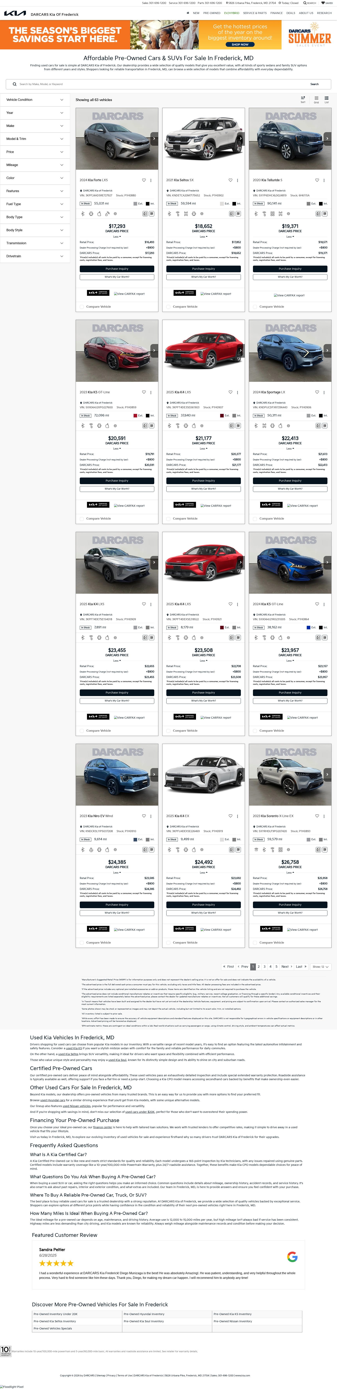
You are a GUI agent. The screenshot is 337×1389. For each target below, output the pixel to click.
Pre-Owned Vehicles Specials (53, 1328)
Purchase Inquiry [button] (117, 268)
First (229, 967)
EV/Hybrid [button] (231, 13)
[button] (154, 139)
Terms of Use (124, 1375)
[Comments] (145, 213)
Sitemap (101, 1375)
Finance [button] (276, 13)
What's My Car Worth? (117, 277)
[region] (117, 252)
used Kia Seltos (68, 1054)
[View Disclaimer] (115, 214)
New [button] (196, 13)
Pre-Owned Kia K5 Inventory (233, 1314)
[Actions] (150, 180)
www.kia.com (242, 1375)
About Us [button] (306, 13)
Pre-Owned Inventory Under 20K (56, 1314)
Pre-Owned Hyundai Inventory (144, 1314)
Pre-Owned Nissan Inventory (233, 1321)
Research (324, 13)
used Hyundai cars (52, 1100)
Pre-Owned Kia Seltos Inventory (55, 1321)
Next (286, 967)
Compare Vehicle (98, 306)
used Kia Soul (117, 1060)
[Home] (188, 13)
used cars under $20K (140, 1112)
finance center (102, 1127)
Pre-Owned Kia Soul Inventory (144, 1321)
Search (314, 84)
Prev (243, 967)
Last (300, 967)
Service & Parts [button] (255, 13)
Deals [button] (290, 13)
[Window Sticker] (151, 213)
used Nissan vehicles (76, 1106)
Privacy (111, 1375)
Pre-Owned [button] (211, 13)
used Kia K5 (74, 1048)
